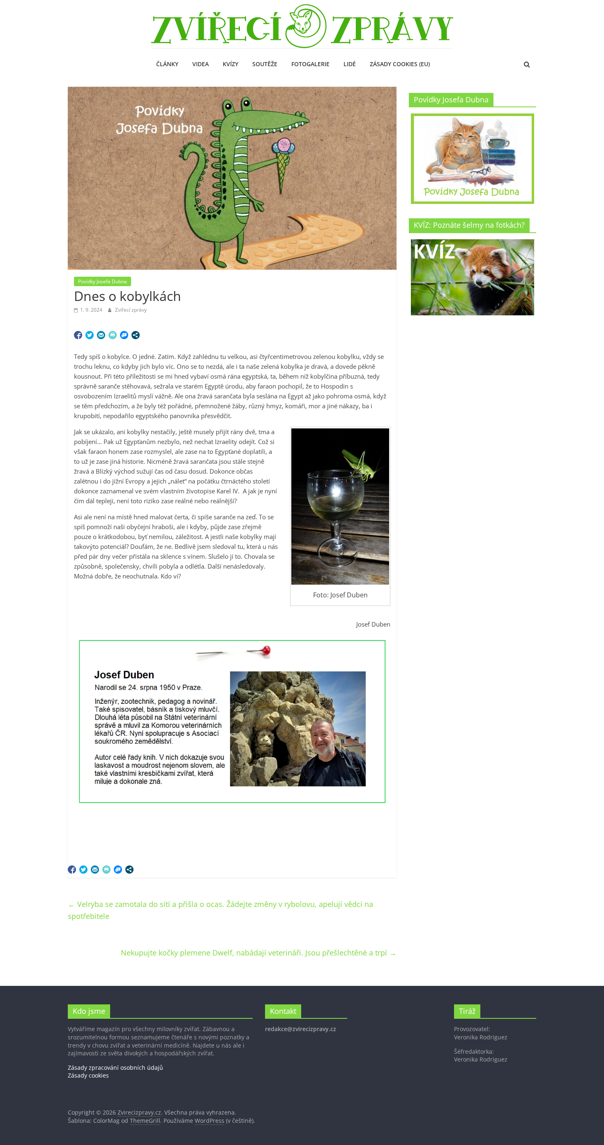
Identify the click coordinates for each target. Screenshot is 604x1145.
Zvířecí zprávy (131, 309)
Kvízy (230, 64)
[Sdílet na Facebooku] (78, 335)
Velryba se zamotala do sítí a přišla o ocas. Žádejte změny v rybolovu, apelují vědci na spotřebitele (220, 910)
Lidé (349, 64)
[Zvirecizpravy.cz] (302, 9)
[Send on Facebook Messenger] (124, 335)
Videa (200, 64)
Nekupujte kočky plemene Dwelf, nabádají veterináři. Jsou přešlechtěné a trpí (259, 953)
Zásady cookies (88, 1075)
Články (167, 64)
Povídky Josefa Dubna (102, 281)
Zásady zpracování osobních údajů (115, 1067)
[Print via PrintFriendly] (112, 335)
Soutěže (264, 64)
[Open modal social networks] (135, 335)
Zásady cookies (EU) (400, 64)
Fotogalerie (310, 64)
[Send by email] (101, 335)
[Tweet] (89, 335)
